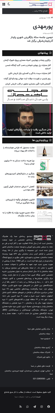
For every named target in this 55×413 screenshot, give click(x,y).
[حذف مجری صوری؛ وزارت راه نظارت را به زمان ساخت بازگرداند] (45, 216)
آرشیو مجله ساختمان (42, 347)
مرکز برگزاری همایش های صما (39, 329)
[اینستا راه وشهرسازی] (6, 404)
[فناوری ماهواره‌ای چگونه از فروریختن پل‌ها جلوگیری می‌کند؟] (45, 203)
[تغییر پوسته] (8, 5)
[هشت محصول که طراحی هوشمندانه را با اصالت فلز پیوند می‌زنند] (45, 151)
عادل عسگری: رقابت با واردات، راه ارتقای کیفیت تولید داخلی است (29, 131)
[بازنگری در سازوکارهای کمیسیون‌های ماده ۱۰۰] (45, 177)
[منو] (3, 5)
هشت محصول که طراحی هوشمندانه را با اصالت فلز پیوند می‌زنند (18, 149)
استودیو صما (45, 338)
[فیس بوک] (48, 406)
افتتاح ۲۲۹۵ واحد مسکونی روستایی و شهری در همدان (27, 11)
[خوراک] (20, 406)
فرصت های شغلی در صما (40, 366)
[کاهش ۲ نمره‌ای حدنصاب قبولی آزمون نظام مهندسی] (45, 190)
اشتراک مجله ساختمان (41, 352)
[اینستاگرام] (41, 406)
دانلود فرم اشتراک (43, 357)
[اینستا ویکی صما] (13, 404)
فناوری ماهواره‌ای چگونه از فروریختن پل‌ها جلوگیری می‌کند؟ (20, 201)
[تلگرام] (34, 406)
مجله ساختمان (44, 333)
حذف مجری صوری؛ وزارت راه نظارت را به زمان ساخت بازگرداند (18, 214)
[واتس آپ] (27, 406)
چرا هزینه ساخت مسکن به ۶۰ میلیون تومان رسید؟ (19, 162)
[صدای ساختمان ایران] (41, 4)
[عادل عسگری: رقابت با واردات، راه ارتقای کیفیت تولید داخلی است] (27, 120)
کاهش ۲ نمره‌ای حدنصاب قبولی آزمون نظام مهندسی (19, 188)
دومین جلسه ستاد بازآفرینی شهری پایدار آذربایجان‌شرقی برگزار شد (32, 39)
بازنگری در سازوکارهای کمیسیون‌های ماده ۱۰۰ (19, 175)
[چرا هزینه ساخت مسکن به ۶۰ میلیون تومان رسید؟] (45, 164)
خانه (49, 17)
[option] (27, 120)
